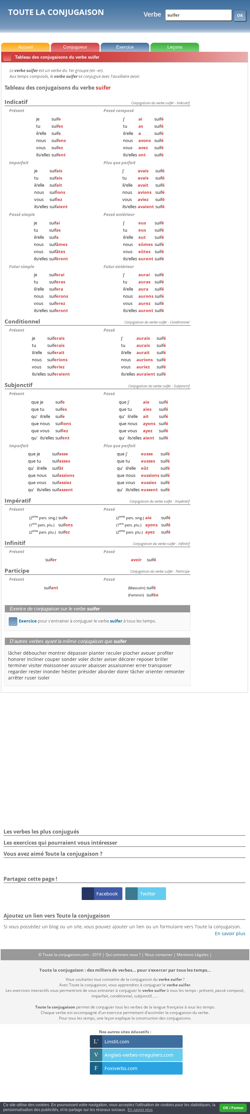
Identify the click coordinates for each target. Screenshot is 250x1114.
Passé (109, 330)
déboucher (35, 653)
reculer (114, 653)
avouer (148, 653)
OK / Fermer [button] (233, 1108)
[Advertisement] (220, 162)
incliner (35, 659)
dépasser (77, 653)
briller (161, 659)
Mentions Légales (193, 954)
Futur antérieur (119, 266)
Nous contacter (159, 954)
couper (52, 659)
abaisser (97, 665)
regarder (17, 671)
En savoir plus (227, 933)
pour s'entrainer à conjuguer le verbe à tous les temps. (83, 621)
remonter (174, 671)
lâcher (15, 653)
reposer (145, 659)
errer (141, 665)
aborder (107, 671)
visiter (35, 665)
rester (35, 671)
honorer (17, 659)
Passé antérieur (119, 214)
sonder (69, 659)
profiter (165, 653)
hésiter (69, 671)
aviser (110, 659)
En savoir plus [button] (140, 1109)
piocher (131, 653)
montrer (57, 653)
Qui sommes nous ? (123, 954)
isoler (44, 678)
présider (87, 671)
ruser (30, 678)
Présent (16, 110)
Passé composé (119, 110)
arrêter (15, 678)
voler (83, 659)
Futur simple (21, 266)
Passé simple (22, 214)
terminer (17, 665)
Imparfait (18, 162)
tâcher (137, 671)
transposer (160, 665)
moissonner (56, 665)
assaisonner (121, 665)
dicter (96, 659)
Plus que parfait (119, 162)
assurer (78, 665)
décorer (126, 659)
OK (240, 15)
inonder (51, 671)
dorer (123, 671)
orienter (154, 671)
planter (97, 653)
